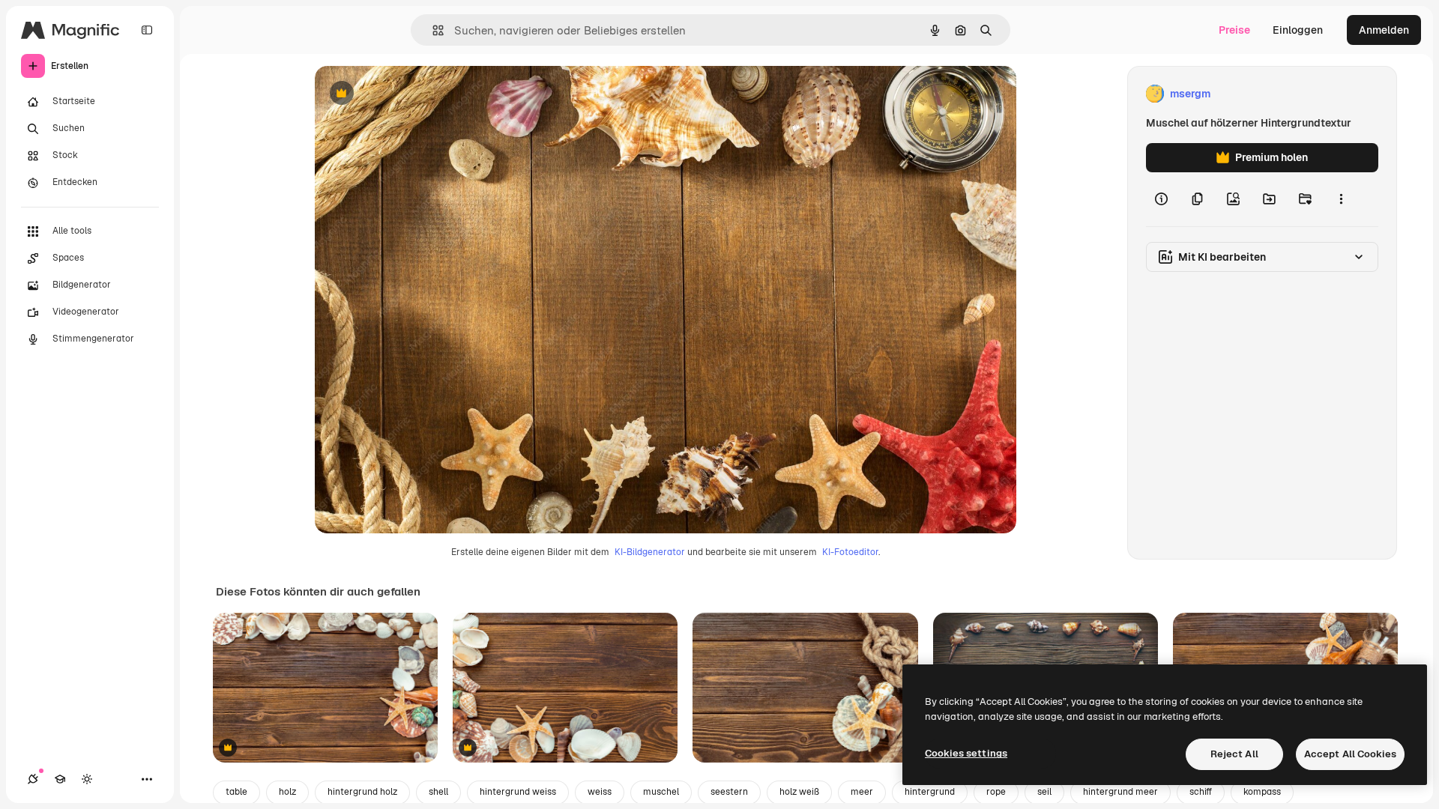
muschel (661, 792)
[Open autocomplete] (432, 30)
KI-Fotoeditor (850, 552)
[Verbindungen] (33, 779)
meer (862, 792)
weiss (600, 792)
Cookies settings (966, 753)
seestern (729, 792)
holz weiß (799, 792)
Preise (1234, 30)
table (236, 792)
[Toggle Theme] (87, 779)
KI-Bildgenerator (650, 552)
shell (438, 792)
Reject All (1234, 754)
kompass (1262, 792)
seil (1044, 792)
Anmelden (1384, 30)
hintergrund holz (362, 792)
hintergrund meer (1120, 792)
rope (996, 792)
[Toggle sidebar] (147, 30)
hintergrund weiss (518, 792)
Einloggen (1298, 30)
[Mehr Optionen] (1341, 199)
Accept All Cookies (1350, 754)
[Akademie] (60, 779)
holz (287, 792)
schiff (1200, 792)
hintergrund (930, 792)
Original (411, 94)
